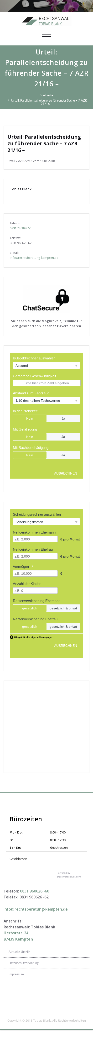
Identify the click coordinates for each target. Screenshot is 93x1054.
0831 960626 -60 (34, 891)
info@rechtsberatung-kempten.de (34, 257)
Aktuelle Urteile (19, 952)
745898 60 (24, 228)
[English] (68, 993)
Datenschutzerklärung (24, 963)
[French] (74, 993)
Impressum (16, 974)
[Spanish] (86, 993)
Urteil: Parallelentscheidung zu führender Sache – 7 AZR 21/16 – (49, 102)
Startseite (46, 95)
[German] (80, 993)
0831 (13, 228)
